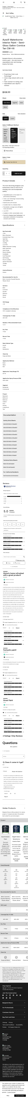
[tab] (5, 31)
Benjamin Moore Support (9, 788)
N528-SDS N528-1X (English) (10, 441)
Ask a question (13, 746)
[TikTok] (10, 998)
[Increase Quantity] (9, 173)
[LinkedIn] (6, 998)
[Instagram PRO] (10, 995)
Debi (3, 764)
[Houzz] (3, 998)
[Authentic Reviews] (10, 486)
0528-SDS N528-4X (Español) (10, 437)
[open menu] (3, 2)
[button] (21, 2)
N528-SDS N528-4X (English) (10, 451)
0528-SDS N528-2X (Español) (10, 427)
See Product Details (7, 70)
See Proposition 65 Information (10, 475)
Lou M (4, 702)
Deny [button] (8, 1095)
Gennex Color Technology (16, 215)
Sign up (4, 987)
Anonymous (5, 651)
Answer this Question (17, 771)
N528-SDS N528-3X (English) (10, 448)
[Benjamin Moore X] (20, 995)
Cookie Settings (11, 1092)
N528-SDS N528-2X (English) (10, 444)
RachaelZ (5, 577)
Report (17, 627)
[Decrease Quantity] (4, 173)
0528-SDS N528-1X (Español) (10, 424)
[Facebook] (3, 995)
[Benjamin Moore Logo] (14, 2)
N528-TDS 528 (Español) (9, 467)
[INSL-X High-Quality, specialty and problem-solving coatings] (9, 1047)
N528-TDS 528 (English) (8, 463)
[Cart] (24, 2)
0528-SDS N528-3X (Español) (10, 434)
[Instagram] (6, 995)
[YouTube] (13, 995)
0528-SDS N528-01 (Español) (10, 431)
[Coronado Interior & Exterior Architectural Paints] (9, 1057)
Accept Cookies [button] (20, 1095)
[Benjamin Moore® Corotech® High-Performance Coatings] (9, 1036)
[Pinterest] (16, 995)
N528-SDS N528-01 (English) (10, 455)
